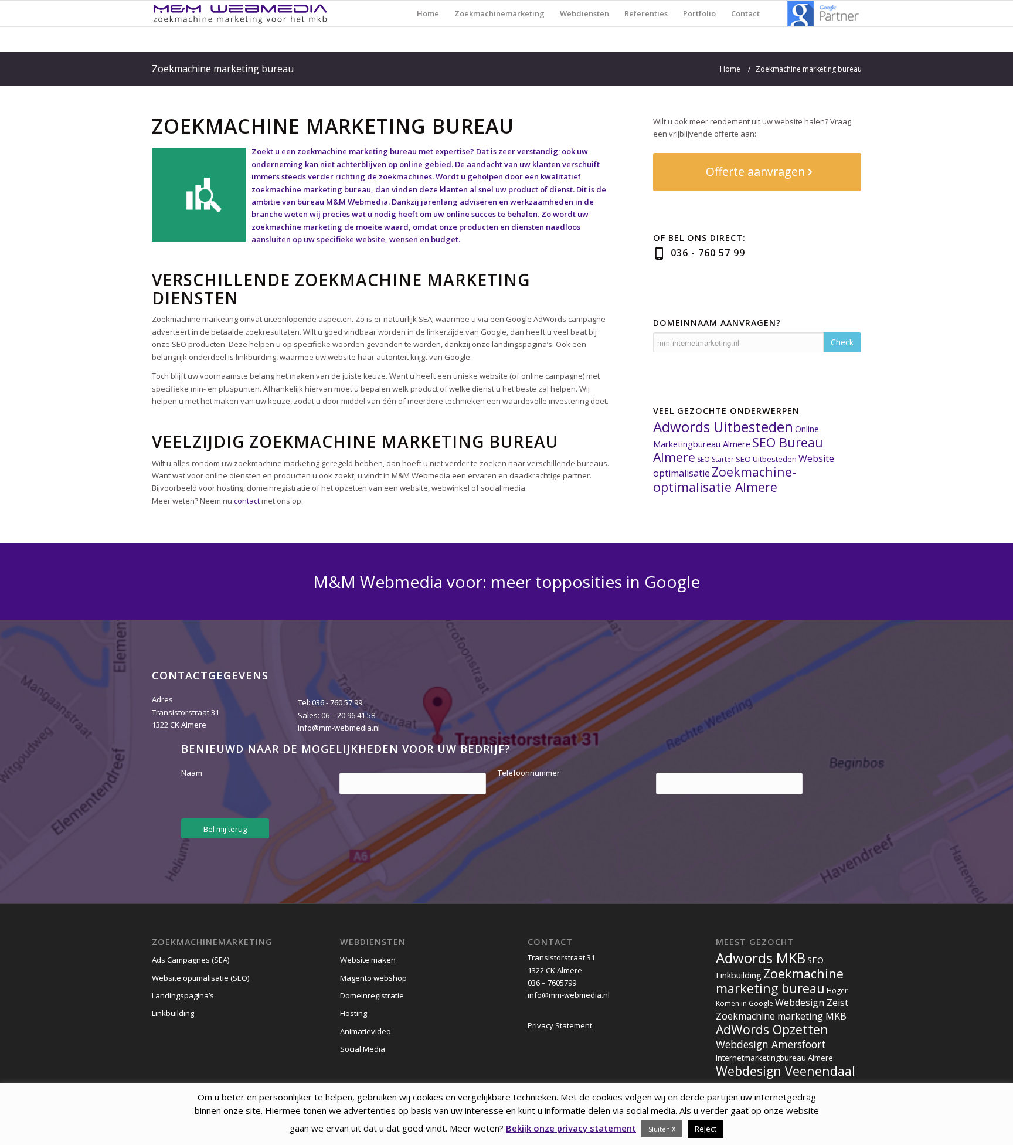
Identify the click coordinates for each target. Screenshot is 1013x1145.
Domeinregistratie (372, 995)
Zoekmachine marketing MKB (781, 1016)
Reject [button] (705, 1128)
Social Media (362, 1049)
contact (247, 500)
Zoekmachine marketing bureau (223, 68)
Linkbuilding (173, 1013)
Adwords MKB (760, 957)
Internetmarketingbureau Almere (774, 1057)
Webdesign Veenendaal (785, 1070)
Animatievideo (365, 1031)
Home (730, 68)
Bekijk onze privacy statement (571, 1128)
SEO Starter (715, 459)
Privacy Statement (560, 1025)
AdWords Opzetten (772, 1029)
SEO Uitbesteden (766, 459)
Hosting (353, 1013)
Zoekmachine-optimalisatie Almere (724, 479)
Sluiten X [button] (661, 1128)
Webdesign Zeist (811, 1002)
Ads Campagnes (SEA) (190, 959)
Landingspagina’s (183, 995)
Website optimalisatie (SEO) (200, 978)
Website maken (368, 959)
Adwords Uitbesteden (723, 426)
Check (842, 342)
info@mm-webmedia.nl (339, 727)
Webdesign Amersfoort (771, 1044)
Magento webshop (373, 978)
